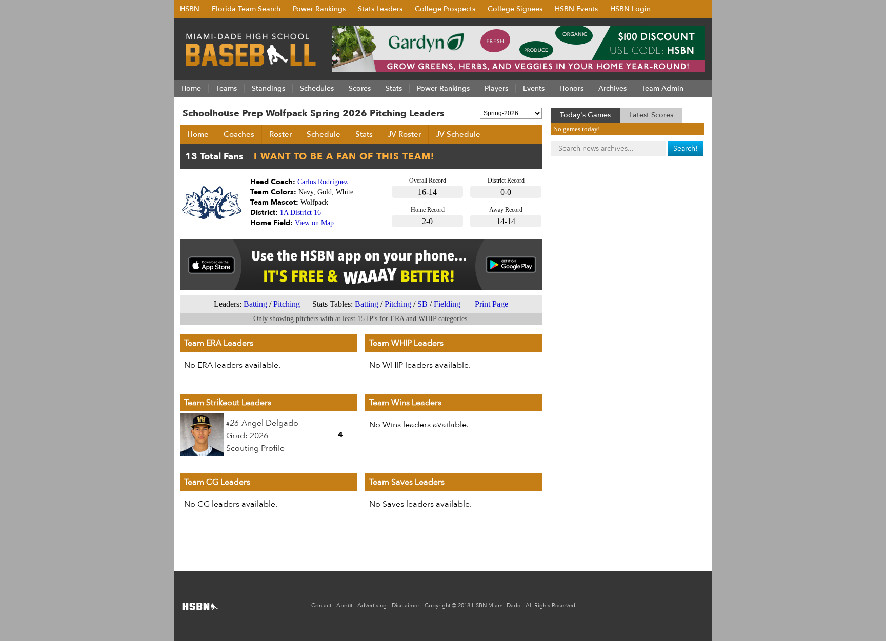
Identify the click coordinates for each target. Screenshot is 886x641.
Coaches (239, 134)
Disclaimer (405, 605)
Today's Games (585, 115)
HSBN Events (576, 9)
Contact (321, 605)
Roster (280, 134)
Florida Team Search (246, 9)
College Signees (515, 9)
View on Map (314, 223)
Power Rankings (319, 9)
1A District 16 (300, 212)
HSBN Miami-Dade (496, 605)
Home (198, 134)
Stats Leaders (380, 9)
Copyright (437, 605)
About (344, 605)
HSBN (189, 9)
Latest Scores (651, 115)
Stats (364, 134)
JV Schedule (458, 134)
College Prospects (445, 9)
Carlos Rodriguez (322, 182)
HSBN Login (630, 9)
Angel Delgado (269, 423)
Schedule (323, 134)
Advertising (372, 605)
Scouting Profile (255, 448)
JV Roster (404, 134)
